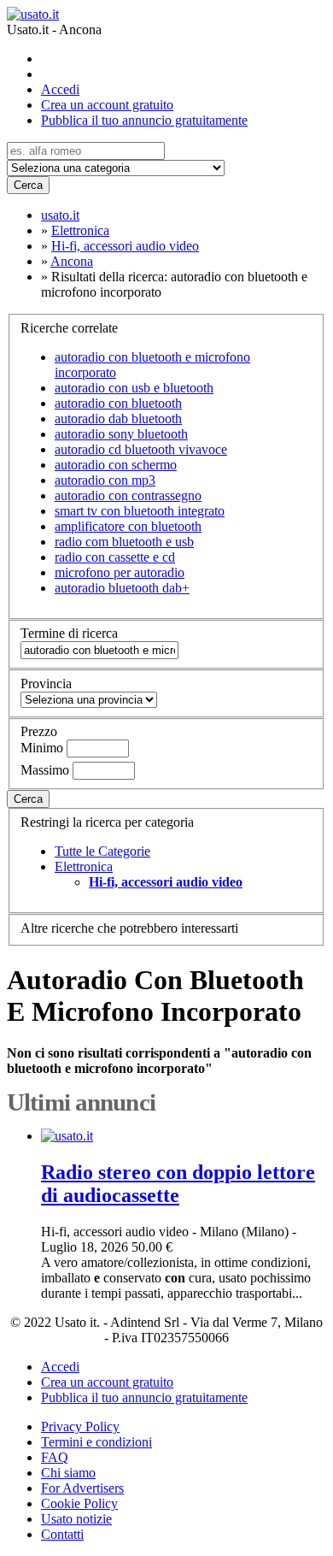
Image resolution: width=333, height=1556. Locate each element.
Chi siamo (68, 1472)
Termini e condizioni (96, 1442)
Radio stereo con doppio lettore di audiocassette (178, 1183)
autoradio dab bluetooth (118, 418)
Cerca (28, 185)
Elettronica (84, 866)
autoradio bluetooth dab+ (122, 588)
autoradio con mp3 (105, 480)
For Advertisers (82, 1488)
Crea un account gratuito (107, 104)
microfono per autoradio (119, 572)
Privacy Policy (80, 1426)
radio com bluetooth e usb (124, 541)
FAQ (54, 1457)
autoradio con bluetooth (118, 403)
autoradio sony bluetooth (121, 434)
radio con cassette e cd (115, 557)
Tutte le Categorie (102, 851)
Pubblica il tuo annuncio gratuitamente (144, 120)
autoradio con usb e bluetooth (134, 387)
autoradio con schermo (116, 464)
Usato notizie (76, 1519)
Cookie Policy (79, 1503)
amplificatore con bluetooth (128, 526)
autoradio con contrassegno (128, 495)
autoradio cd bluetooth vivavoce (141, 449)
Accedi (60, 89)
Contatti (62, 1534)
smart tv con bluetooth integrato (140, 511)
